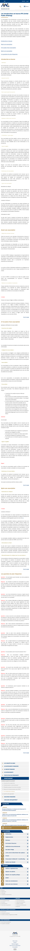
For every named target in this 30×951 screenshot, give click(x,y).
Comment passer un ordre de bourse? (11, 785)
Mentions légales (15, 944)
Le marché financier (9, 769)
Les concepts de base (9, 763)
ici (23, 518)
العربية (27, 1)
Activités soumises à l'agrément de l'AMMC (9, 914)
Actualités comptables (5, 923)
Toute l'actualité (8, 827)
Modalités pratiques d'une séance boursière (12, 787)
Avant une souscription (6, 44)
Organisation (3, 891)
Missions (3, 890)
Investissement (8, 778)
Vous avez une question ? (11, 799)
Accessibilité (15, 947)
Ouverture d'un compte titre (9, 783)
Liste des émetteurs (20, 900)
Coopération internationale (6, 894)
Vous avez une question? (6, 905)
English (23, 1)
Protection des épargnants (11, 775)
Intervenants (3, 911)
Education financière (9, 796)
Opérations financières (21, 902)
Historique (3, 893)
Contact (15, 942)
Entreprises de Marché (5, 913)
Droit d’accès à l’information (15, 945)
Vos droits (3, 902)
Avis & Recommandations (6, 922)
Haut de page (26, 317)
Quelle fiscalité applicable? (8, 793)
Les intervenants (8, 772)
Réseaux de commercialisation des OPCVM (12, 789)
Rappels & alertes (20, 903)
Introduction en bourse (6, 41)
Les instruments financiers (11, 766)
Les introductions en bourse (9, 791)
